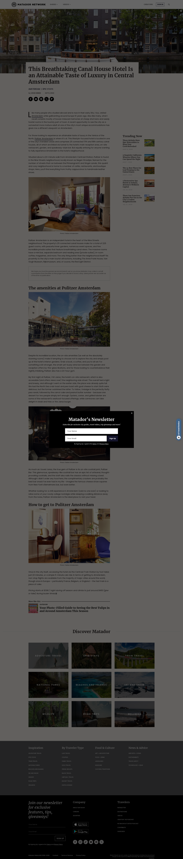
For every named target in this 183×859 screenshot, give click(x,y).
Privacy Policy (104, 444)
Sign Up (112, 438)
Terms (94, 444)
